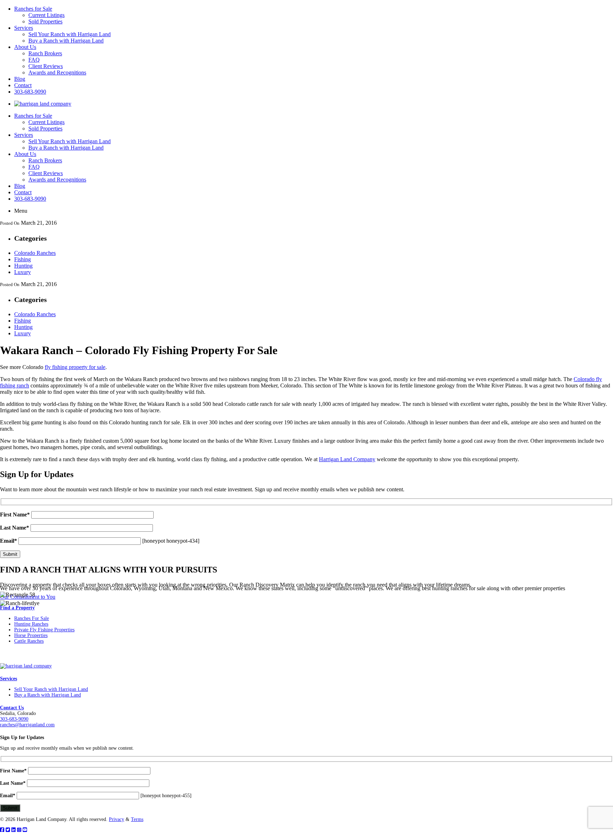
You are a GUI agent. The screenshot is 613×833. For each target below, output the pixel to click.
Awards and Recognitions (57, 72)
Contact (23, 85)
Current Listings (46, 15)
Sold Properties (45, 21)
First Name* (15, 514)
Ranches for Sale (33, 9)
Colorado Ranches (35, 253)
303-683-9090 (30, 92)
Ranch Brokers (45, 53)
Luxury (22, 272)
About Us (25, 47)
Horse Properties (31, 635)
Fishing (22, 259)
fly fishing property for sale (75, 367)
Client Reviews (45, 66)
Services (23, 28)
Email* (8, 541)
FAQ (34, 60)
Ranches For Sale (31, 618)
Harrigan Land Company (347, 459)
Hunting (23, 266)
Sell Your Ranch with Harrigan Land (69, 34)
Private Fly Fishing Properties (44, 629)
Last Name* (14, 528)
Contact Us (12, 707)
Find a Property (17, 607)
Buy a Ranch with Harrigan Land (66, 41)
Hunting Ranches (31, 624)
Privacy (116, 819)
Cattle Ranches (29, 641)
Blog (19, 79)
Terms (137, 819)
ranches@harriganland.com (27, 724)
